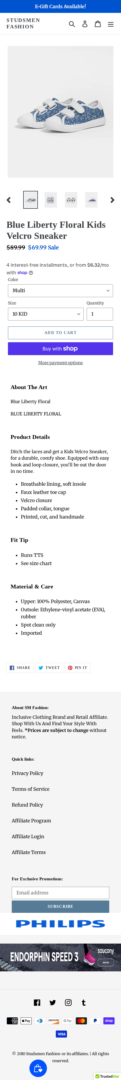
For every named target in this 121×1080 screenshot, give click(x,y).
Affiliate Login (28, 836)
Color (13, 279)
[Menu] (110, 23)
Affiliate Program (31, 821)
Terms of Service (30, 789)
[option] (31, 199)
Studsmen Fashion (23, 23)
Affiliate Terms (29, 852)
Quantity (95, 303)
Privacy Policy (27, 773)
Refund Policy (27, 805)
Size (12, 303)
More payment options (60, 362)
